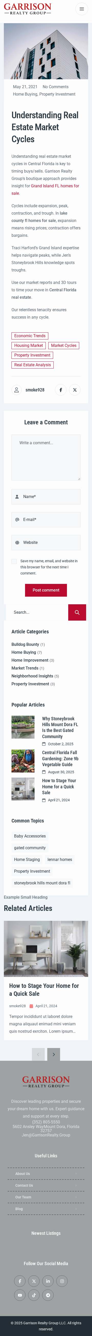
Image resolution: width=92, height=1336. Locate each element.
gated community (30, 847)
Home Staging (27, 859)
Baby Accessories (30, 836)
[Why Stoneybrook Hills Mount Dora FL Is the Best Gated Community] (23, 727)
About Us (22, 1174)
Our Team (23, 1197)
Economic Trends (29, 335)
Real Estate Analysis (32, 364)
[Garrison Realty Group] (27, 9)
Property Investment (57, 94)
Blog (19, 1209)
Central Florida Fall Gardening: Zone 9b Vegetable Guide (60, 758)
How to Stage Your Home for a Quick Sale (59, 786)
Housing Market (28, 345)
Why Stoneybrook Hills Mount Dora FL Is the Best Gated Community (60, 727)
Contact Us (24, 1185)
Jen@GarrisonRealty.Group (46, 1135)
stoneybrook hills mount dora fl (42, 883)
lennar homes (60, 859)
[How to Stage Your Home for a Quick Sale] (23, 789)
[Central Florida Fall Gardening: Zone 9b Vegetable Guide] (23, 761)
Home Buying (25, 94)
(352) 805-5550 (46, 1122)
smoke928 (35, 390)
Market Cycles (63, 345)
